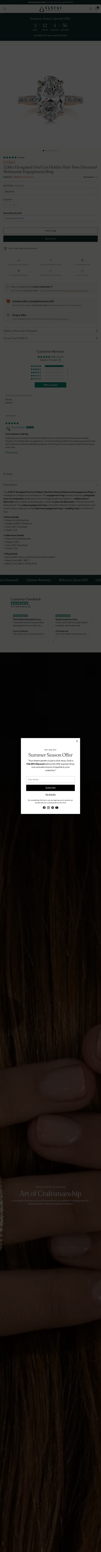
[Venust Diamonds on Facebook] (44, 808)
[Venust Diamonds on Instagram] (48, 808)
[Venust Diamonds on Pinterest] (52, 808)
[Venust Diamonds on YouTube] (56, 808)
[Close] (77, 741)
